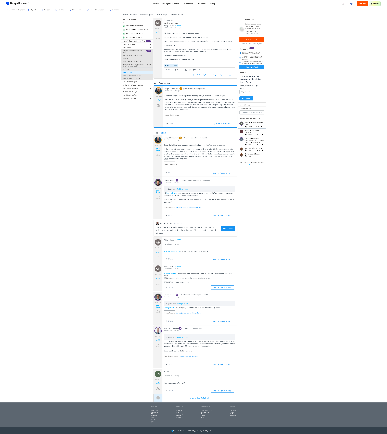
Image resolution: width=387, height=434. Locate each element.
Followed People (162, 15)
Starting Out (128, 72)
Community (188, 4)
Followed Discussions (130, 15)
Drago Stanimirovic (171, 88)
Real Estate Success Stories (132, 75)
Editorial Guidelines (206, 410)
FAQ (202, 417)
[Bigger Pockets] (17, 3)
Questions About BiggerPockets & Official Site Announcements (137, 65)
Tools (155, 4)
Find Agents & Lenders (170, 4)
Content (201, 4)
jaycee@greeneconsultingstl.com (188, 207)
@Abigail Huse (182, 189)
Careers (178, 416)
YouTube (232, 414)
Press (177, 412)
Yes (250, 164)
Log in (351, 4)
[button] (187, 70)
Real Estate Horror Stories (131, 78)
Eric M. (166, 371)
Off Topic (126, 69)
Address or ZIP (245, 108)
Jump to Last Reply (200, 75)
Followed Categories (146, 15)
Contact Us (179, 417)
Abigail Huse (169, 26)
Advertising (179, 414)
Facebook (233, 410)
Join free (362, 4)
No (254, 164)
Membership (155, 410)
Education (154, 414)
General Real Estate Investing (132, 55)
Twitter (232, 412)
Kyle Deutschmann (171, 328)
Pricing (212, 4)
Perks (152, 421)
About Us (179, 410)
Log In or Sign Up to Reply (222, 75)
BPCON (376, 3)
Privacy (203, 416)
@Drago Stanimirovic (172, 251)
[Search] (343, 4)
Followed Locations (177, 15)
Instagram (233, 416)
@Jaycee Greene (170, 273)
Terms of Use (205, 412)
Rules (202, 414)
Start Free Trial (252, 67)
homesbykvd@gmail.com (189, 356)
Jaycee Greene (169, 180)
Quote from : (178, 189)
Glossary (153, 423)
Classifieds (154, 416)
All (123, 22)
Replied (172, 90)
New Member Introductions (132, 61)
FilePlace (153, 419)
